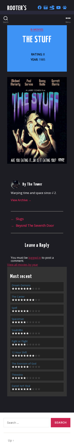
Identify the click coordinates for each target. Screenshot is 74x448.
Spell (14, 307)
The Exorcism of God (24, 363)
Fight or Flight (20, 341)
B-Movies (37, 29)
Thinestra (17, 374)
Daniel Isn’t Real (21, 386)
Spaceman (18, 319)
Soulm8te (17, 330)
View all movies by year (22, 265)
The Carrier (18, 296)
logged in (34, 258)
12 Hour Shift (19, 352)
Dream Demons (21, 285)
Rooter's (17, 8)
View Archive (21, 200)
